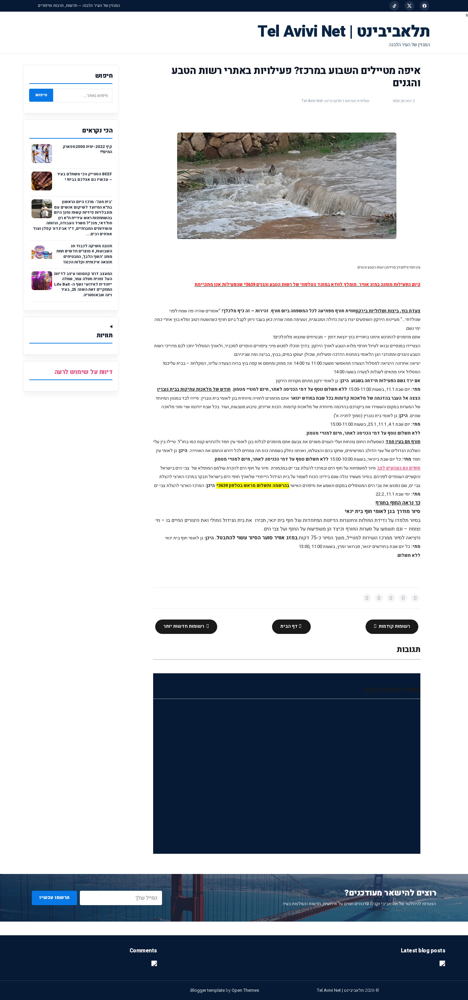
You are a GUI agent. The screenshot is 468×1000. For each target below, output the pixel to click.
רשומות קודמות (394, 626)
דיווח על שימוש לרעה (83, 372)
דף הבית (289, 626)
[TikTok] (394, 6)
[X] (409, 6)
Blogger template (207, 990)
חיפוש (41, 95)
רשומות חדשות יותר (184, 626)
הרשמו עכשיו (54, 897)
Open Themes (245, 990)
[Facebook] (424, 6)
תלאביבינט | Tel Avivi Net (344, 31)
